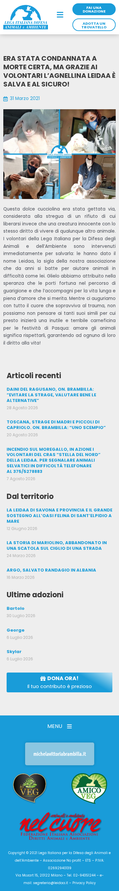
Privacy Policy (84, 882)
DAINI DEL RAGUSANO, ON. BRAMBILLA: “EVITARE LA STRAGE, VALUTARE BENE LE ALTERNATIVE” (51, 395)
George (15, 630)
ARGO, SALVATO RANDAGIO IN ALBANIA (51, 570)
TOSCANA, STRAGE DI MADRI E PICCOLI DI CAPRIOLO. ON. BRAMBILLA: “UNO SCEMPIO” (56, 425)
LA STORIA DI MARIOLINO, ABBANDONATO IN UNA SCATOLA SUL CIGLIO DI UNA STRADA (57, 545)
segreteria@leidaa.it (50, 882)
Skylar (14, 651)
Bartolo (15, 608)
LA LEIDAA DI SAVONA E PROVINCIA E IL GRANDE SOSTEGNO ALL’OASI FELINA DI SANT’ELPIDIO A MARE (59, 515)
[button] (60, 15)
